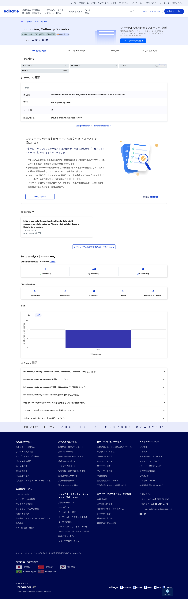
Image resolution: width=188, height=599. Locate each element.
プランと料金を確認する (133, 41)
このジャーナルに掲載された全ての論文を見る (94, 247)
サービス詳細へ (40, 197)
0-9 (161, 427)
